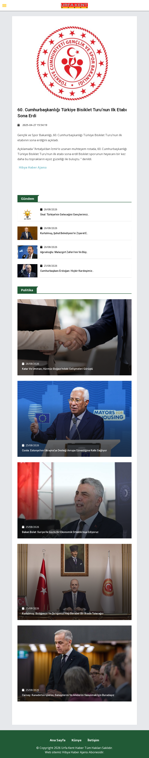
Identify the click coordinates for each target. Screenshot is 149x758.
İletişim (93, 740)
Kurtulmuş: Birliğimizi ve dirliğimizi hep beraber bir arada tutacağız (63, 613)
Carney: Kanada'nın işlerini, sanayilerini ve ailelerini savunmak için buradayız (68, 695)
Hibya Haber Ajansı (75, 752)
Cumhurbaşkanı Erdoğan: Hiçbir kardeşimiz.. (67, 270)
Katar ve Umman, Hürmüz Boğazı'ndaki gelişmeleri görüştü (57, 368)
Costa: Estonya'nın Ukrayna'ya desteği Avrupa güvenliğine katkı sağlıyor (64, 450)
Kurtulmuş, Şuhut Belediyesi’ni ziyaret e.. (64, 233)
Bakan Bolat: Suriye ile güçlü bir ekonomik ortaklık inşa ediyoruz (60, 532)
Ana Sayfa (57, 740)
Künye (76, 740)
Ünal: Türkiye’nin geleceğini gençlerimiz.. (64, 214)
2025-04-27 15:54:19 (34, 125)
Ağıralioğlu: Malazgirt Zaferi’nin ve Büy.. (64, 252)
